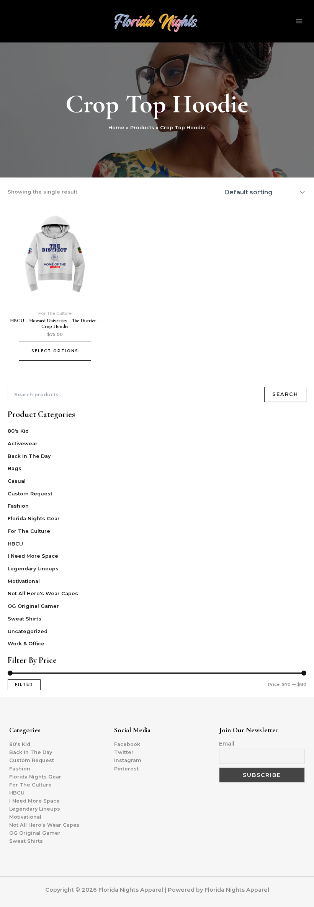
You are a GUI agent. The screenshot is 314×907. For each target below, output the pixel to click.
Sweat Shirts (24, 619)
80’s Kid (19, 744)
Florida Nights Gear (34, 518)
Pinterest (126, 769)
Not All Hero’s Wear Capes (44, 825)
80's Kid (18, 431)
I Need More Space (33, 556)
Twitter (124, 752)
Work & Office (26, 643)
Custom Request (30, 494)
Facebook (127, 744)
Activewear (23, 443)
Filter (24, 684)
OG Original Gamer (33, 606)
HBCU (15, 544)
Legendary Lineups (33, 569)
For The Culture (29, 531)
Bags (14, 468)
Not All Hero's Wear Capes (43, 593)
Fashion (18, 506)
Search (285, 394)
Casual (17, 481)
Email (226, 743)
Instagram (127, 760)
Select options (54, 350)
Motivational (24, 581)
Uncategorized (27, 631)
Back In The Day (29, 456)
